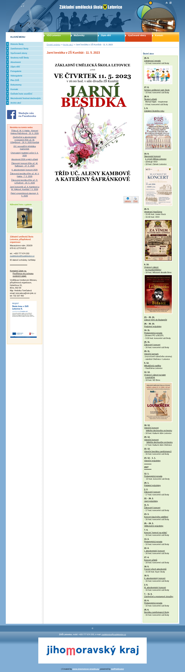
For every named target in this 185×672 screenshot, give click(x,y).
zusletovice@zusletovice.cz (22, 256)
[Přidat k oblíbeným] (170, 3)
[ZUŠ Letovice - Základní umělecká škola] (92, 16)
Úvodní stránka (53, 45)
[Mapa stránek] (167, 3)
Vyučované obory (137, 35)
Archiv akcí (68, 45)
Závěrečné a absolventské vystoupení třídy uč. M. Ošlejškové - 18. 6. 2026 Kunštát (24, 139)
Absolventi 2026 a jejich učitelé (24, 159)
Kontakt (159, 35)
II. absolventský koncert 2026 (25, 170)
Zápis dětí (106, 35)
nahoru (128, 201)
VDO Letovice (54, 35)
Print (135, 201)
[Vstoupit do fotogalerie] (24, 228)
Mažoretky (79, 35)
